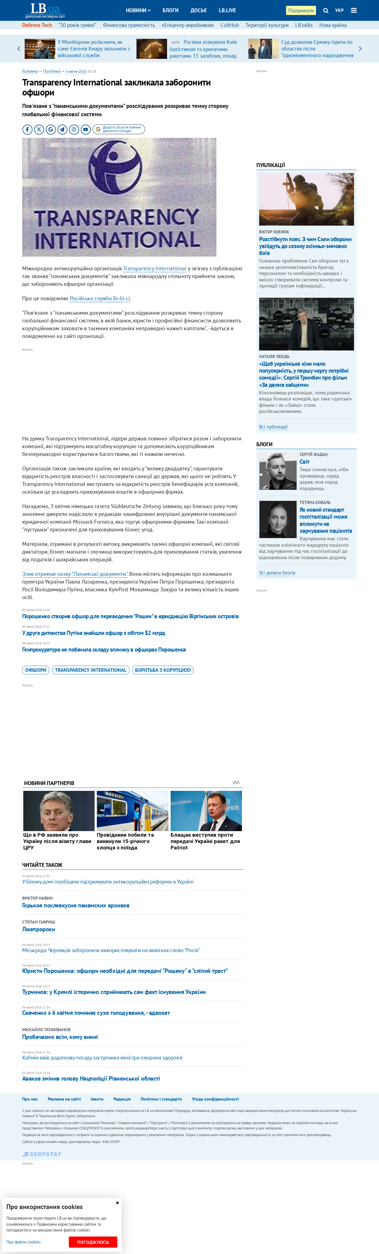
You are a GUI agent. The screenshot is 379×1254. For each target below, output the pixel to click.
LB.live (227, 10)
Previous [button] (18, 48)
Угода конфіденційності (215, 1099)
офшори (35, 670)
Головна (30, 71)
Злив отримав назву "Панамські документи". (75, 573)
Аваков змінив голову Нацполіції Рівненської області (91, 1078)
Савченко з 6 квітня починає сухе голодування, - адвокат (96, 1012)
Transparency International (154, 268)
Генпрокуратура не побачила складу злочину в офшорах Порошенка (104, 649)
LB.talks (304, 25)
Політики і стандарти (161, 1099)
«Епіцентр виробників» (188, 25)
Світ (305, 461)
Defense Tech (37, 25)
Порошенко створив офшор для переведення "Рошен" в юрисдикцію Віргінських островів (130, 616)
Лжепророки (38, 929)
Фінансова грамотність (129, 25)
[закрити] (117, 1203)
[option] (78, 48)
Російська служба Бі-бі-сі (100, 298)
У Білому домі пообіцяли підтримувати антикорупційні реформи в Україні (107, 881)
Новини (136, 10)
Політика (51, 71)
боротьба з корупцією (163, 670)
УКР (339, 10)
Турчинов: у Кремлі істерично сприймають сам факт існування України (114, 992)
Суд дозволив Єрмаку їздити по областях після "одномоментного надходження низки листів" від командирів (317, 52)
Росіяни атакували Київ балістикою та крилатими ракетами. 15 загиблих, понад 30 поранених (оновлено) (203, 52)
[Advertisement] (132, 392)
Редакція (122, 1099)
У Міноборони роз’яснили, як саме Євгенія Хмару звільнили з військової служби (94, 49)
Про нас (30, 1099)
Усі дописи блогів (277, 573)
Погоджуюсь (93, 1242)
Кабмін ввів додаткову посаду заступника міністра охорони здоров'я (102, 1057)
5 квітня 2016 (76, 71)
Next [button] (360, 48)
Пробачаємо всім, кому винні (60, 1037)
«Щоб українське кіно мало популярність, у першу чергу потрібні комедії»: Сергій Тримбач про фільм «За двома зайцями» (303, 374)
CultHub (230, 25)
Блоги (171, 10)
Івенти (97, 1099)
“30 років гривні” (77, 25)
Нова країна (333, 25)
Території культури (267, 25)
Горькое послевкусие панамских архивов (76, 905)
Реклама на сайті (64, 1099)
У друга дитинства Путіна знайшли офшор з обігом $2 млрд (93, 633)
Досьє (199, 10)
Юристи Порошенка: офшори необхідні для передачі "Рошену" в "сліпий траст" (125, 971)
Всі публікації (273, 427)
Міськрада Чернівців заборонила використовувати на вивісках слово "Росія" (111, 950)
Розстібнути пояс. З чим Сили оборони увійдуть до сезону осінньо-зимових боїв (305, 246)
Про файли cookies (23, 1242)
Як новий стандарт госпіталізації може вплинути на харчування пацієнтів (326, 520)
